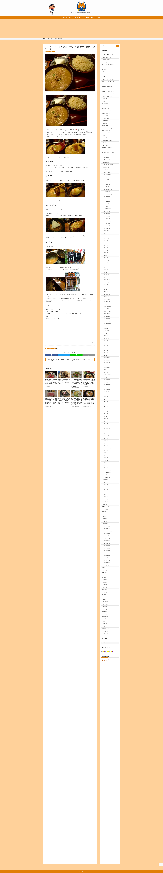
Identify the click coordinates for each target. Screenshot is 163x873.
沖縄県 (105, 618)
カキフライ (106, 101)
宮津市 (106, 352)
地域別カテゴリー (108, 164)
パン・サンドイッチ (108, 128)
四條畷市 (106, 260)
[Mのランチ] (81, 6)
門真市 (106, 247)
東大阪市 (106, 264)
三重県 (105, 504)
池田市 (106, 240)
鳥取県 (105, 589)
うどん (105, 74)
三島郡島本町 (107, 301)
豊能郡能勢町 (107, 299)
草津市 (106, 487)
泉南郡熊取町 (107, 294)
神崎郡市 (106, 435)
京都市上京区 (107, 306)
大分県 (105, 609)
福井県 (105, 572)
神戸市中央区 (107, 374)
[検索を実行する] (117, 46)
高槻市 (106, 238)
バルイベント (106, 154)
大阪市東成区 (107, 201)
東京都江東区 (107, 555)
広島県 (105, 587)
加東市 (106, 433)
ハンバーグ (106, 106)
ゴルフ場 (106, 157)
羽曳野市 (106, 274)
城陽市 (106, 350)
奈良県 (105, 452)
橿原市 (106, 462)
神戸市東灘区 (107, 384)
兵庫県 (105, 369)
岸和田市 (106, 289)
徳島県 (105, 594)
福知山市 (106, 338)
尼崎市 (106, 394)
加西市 (106, 418)
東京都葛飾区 (107, 535)
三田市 (106, 413)
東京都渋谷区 (107, 548)
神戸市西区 (107, 377)
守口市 (106, 250)
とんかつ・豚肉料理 (108, 96)
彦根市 (106, 484)
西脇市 (106, 440)
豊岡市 (106, 443)
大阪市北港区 (107, 228)
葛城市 (106, 467)
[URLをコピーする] (89, 355)
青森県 (105, 511)
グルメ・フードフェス (108, 152)
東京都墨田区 (107, 562)
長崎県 (105, 606)
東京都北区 (107, 528)
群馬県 (105, 518)
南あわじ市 (107, 428)
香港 (105, 623)
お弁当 (105, 145)
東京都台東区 (107, 533)
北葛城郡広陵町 (107, 472)
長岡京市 (106, 333)
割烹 (105, 98)
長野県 (105, 574)
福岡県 (105, 604)
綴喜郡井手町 (107, 362)
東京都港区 (107, 557)
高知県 (105, 601)
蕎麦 (105, 76)
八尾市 (106, 267)
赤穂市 (106, 445)
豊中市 (106, 230)
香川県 (105, 596)
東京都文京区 (107, 545)
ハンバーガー (106, 130)
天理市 (106, 457)
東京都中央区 (107, 526)
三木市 (106, 411)
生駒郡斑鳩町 (107, 477)
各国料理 (106, 123)
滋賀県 (105, 479)
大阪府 (106, 167)
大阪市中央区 (49, 51)
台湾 (104, 621)
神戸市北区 (107, 372)
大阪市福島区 (107, 174)
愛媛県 (105, 599)
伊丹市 (106, 401)
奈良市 (106, 455)
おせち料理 (106, 142)
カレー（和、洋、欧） (108, 79)
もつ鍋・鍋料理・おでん (109, 93)
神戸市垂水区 (107, 391)
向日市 (106, 335)
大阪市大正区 (107, 203)
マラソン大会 (106, 159)
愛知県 (105, 582)
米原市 (106, 496)
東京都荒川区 (107, 560)
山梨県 (105, 577)
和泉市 (106, 284)
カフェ (105, 135)
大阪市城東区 (107, 211)
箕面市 (106, 242)
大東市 (106, 262)
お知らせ (105, 631)
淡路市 (106, 423)
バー (105, 137)
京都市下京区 (107, 308)
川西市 (106, 404)
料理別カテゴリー (108, 54)
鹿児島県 (105, 616)
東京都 (105, 523)
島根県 (105, 592)
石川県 (105, 570)
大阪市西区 (107, 177)
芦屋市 (106, 406)
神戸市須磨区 (107, 389)
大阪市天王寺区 (108, 179)
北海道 (105, 509)
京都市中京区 (107, 311)
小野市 (106, 408)
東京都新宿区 (107, 550)
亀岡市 (106, 340)
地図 (68, 309)
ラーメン (53, 51)
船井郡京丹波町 (107, 367)
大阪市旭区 (107, 218)
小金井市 (106, 565)
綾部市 (106, 345)
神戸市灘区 (107, 382)
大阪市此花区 (107, 216)
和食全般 (106, 59)
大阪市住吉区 (107, 191)
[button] (51, 355)
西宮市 (106, 399)
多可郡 (106, 450)
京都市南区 (107, 328)
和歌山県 (106, 506)
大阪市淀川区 (107, 223)
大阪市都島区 (107, 208)
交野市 (106, 257)
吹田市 (106, 233)
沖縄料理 (106, 118)
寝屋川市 (106, 255)
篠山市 (106, 438)
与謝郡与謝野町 (107, 357)
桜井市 (106, 465)
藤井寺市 (106, 272)
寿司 (105, 84)
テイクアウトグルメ (108, 147)
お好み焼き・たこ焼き (108, 110)
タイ (104, 626)
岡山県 (105, 584)
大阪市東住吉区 (108, 194)
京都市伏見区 (107, 323)
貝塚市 (106, 291)
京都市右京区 (107, 313)
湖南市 (106, 501)
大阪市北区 (107, 169)
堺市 (106, 277)
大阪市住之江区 (108, 189)
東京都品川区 (107, 538)
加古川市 (106, 416)
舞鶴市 (106, 343)
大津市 (106, 482)
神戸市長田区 (107, 379)
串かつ (105, 115)
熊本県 (105, 611)
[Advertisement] (81, 28)
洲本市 (106, 426)
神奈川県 (105, 567)
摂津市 (106, 245)
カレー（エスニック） (108, 81)
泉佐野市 (106, 296)
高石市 (106, 286)
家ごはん (106, 162)
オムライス (106, 108)
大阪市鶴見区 (107, 213)
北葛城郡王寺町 (107, 474)
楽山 (76, 129)
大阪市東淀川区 (108, 225)
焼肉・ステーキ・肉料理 (109, 91)
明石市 (106, 421)
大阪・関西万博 (107, 57)
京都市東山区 (107, 321)
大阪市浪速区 (107, 184)
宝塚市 (106, 396)
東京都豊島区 (107, 540)
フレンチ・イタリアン (108, 64)
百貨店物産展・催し (108, 140)
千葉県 (105, 521)
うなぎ (105, 103)
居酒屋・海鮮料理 (107, 86)
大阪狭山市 (107, 279)
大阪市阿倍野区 (108, 181)
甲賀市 (106, 489)
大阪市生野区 (107, 196)
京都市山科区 (107, 330)
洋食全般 (106, 62)
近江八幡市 (107, 491)
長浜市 (106, 494)
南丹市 (106, 347)
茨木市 (106, 235)
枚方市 (106, 252)
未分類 (105, 633)
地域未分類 (106, 628)
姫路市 (106, 430)
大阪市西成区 (107, 186)
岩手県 (105, 513)
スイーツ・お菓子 (107, 132)
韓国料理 (106, 120)
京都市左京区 (107, 316)
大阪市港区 (107, 206)
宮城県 (105, 516)
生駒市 (106, 460)
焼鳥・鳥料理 (107, 113)
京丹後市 (106, 355)
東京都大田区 (107, 543)
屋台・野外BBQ (107, 125)
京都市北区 (107, 325)
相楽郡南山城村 (107, 360)
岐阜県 (105, 579)
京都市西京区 (107, 318)
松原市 (106, 269)
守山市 (106, 499)
